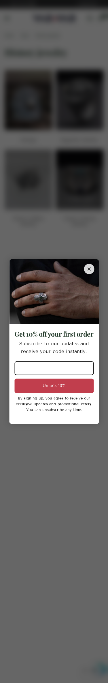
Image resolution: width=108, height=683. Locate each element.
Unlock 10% (54, 385)
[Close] (89, 269)
